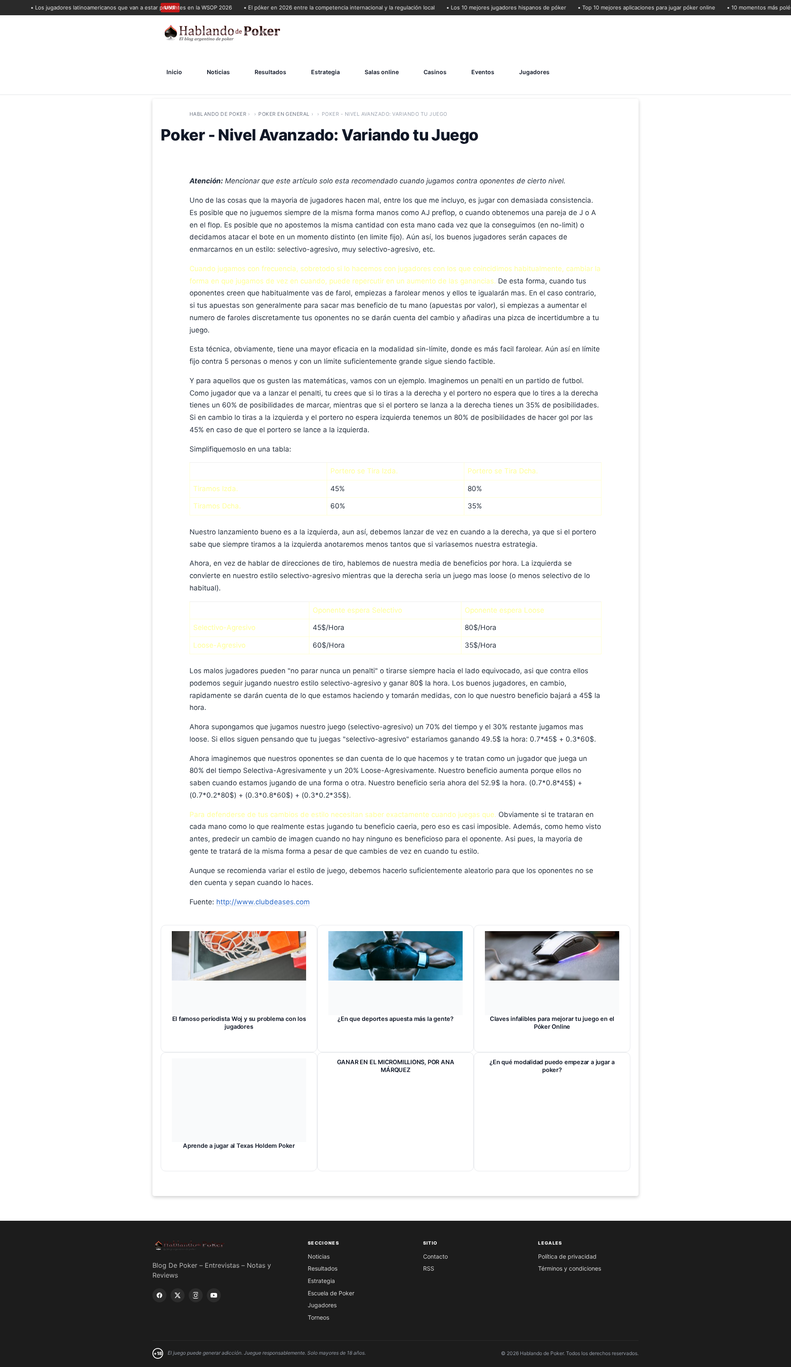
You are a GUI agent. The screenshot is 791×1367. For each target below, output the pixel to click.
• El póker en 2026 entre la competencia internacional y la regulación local (322, 7)
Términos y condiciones (569, 1268)
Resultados (270, 71)
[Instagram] (196, 1295)
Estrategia (325, 71)
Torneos (318, 1317)
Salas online (382, 71)
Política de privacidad (567, 1256)
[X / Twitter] (178, 1295)
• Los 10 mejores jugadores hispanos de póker (490, 7)
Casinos (435, 71)
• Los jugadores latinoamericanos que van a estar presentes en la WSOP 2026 (114, 7)
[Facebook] (159, 1295)
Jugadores (534, 71)
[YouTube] (214, 1295)
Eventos (482, 71)
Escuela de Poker (331, 1293)
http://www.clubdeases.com (263, 902)
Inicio (174, 71)
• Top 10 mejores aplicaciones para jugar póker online (630, 7)
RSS (428, 1268)
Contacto (435, 1256)
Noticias (218, 71)
